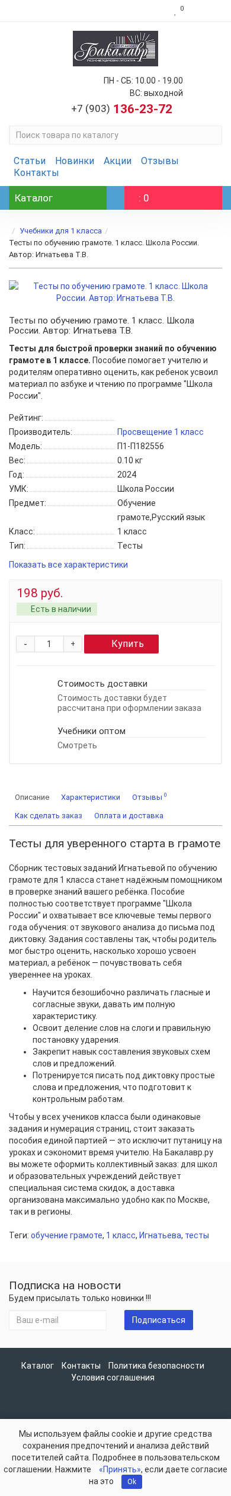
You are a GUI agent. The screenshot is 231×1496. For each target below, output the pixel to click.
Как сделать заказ (48, 815)
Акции (117, 160)
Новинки (74, 160)
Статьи (30, 160)
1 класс (121, 1235)
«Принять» (120, 1469)
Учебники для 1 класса (61, 230)
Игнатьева (160, 1235)
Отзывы (160, 160)
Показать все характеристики (68, 564)
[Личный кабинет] (206, 10)
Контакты (36, 172)
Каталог (37, 1365)
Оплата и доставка (128, 815)
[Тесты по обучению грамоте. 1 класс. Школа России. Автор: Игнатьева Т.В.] (115, 292)
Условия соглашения (113, 1377)
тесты (197, 1235)
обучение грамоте (66, 1235)
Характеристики (90, 797)
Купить (127, 643)
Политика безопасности (156, 1365)
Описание (32, 797)
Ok (131, 1482)
